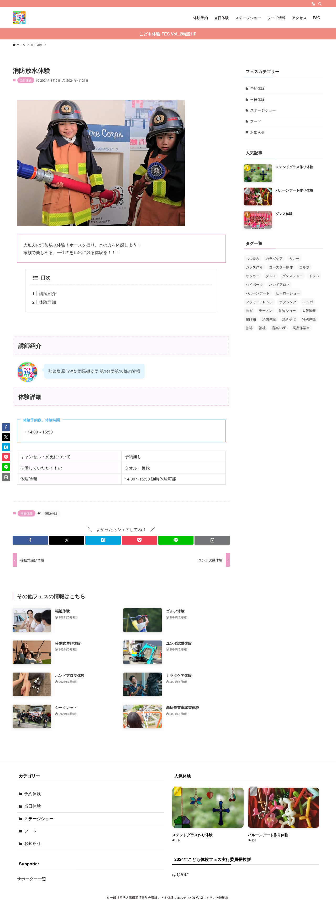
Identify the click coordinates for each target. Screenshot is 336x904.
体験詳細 (47, 302)
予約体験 (257, 88)
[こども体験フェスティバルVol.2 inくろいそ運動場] (19, 17)
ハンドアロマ (279, 284)
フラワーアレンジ (259, 301)
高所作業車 (301, 327)
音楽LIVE (279, 327)
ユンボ (308, 301)
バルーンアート (258, 293)
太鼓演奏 (309, 310)
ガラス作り (254, 267)
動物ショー (287, 310)
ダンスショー (292, 275)
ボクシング (287, 301)
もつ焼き (252, 258)
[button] (30, 540)
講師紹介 (47, 293)
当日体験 (26, 80)
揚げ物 (251, 319)
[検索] (320, 4)
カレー (294, 258)
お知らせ (257, 132)
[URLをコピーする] (212, 540)
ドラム (314, 275)
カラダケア (274, 258)
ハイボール (254, 284)
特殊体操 (309, 319)
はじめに (180, 874)
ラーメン (265, 310)
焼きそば (289, 319)
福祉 (262, 327)
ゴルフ (304, 267)
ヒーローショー (288, 293)
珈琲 (249, 327)
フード (255, 121)
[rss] (313, 4)
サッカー (252, 275)
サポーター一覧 (31, 879)
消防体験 (51, 513)
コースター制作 (281, 267)
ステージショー (263, 110)
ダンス (271, 275)
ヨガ (249, 310)
